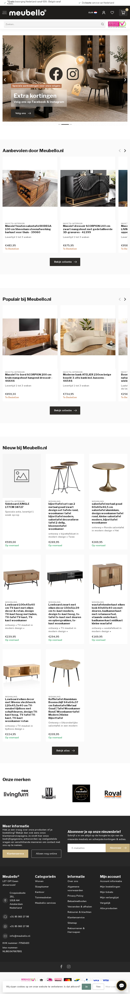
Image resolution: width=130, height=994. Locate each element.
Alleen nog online (46, 853)
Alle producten (108, 908)
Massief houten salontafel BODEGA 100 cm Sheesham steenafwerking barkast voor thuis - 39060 (28, 229)
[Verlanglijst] (112, 12)
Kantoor (39, 892)
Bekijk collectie (63, 261)
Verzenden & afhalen (80, 906)
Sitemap (72, 923)
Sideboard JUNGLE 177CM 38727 (17, 505)
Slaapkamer (42, 886)
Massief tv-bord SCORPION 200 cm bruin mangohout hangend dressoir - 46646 (28, 378)
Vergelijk (105, 903)
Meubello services (45, 903)
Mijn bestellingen (110, 886)
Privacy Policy (75, 895)
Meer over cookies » (115, 986)
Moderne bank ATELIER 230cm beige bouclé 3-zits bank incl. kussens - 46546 (87, 378)
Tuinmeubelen (43, 897)
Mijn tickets (106, 892)
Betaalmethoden (77, 901)
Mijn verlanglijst (109, 897)
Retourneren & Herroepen (76, 930)
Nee (98, 986)
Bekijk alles (63, 750)
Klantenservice (15, 853)
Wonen (39, 881)
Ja (86, 986)
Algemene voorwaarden (75, 888)
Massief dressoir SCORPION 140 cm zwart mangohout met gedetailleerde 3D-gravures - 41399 (88, 229)
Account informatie (111, 881)
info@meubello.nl (20, 936)
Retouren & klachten (79, 912)
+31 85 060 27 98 (19, 916)
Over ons (73, 881)
